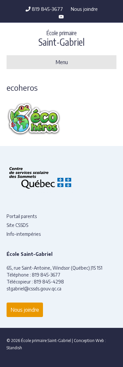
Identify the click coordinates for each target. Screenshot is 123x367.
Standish (14, 347)
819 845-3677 (47, 9)
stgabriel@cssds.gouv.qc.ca (34, 288)
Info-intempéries (24, 234)
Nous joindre (84, 9)
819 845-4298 (49, 281)
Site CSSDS (17, 225)
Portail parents (22, 216)
